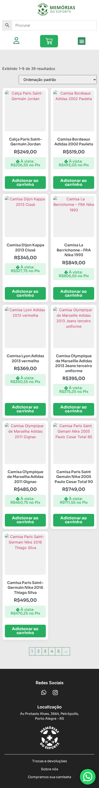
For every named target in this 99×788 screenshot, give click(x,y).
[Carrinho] (49, 41)
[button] (81, 41)
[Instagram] (55, 692)
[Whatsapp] (44, 692)
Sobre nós (49, 769)
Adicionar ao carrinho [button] (25, 182)
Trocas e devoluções (49, 761)
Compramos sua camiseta (49, 777)
